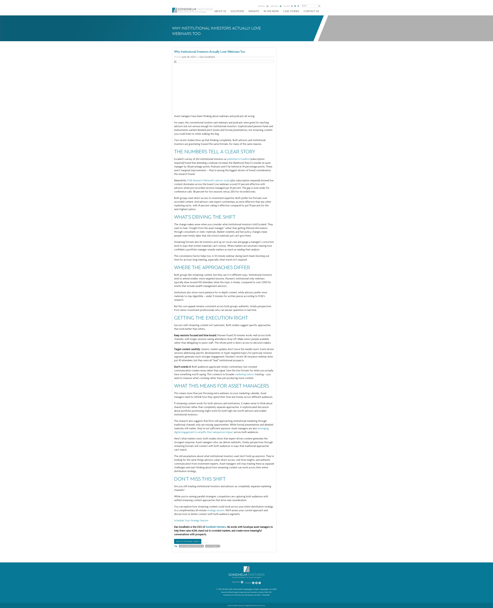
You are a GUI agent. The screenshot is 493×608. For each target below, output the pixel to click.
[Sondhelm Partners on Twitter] (295, 6)
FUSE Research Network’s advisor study (208, 180)
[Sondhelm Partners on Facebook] (298, 6)
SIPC (270, 592)
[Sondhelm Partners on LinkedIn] (292, 6)
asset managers (212, 546)
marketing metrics (244, 374)
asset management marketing (190, 546)
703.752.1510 (223, 589)
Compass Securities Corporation (248, 592)
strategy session (215, 510)
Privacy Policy (261, 605)
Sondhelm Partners (192, 10)
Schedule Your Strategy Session (191, 520)
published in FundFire (238, 159)
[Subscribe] (280, 6)
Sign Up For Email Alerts (187, 541)
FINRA (266, 592)
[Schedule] (267, 6)
